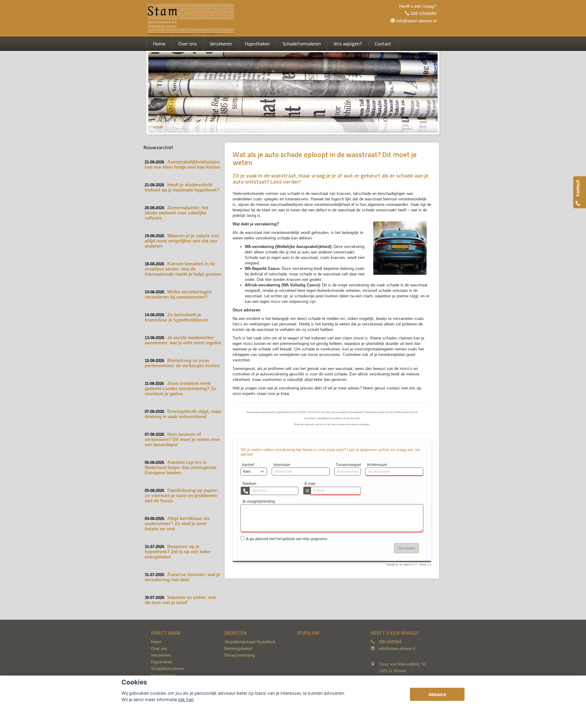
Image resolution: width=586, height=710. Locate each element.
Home (158, 127)
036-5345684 (423, 13)
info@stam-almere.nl (416, 20)
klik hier (186, 699)
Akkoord (437, 694)
